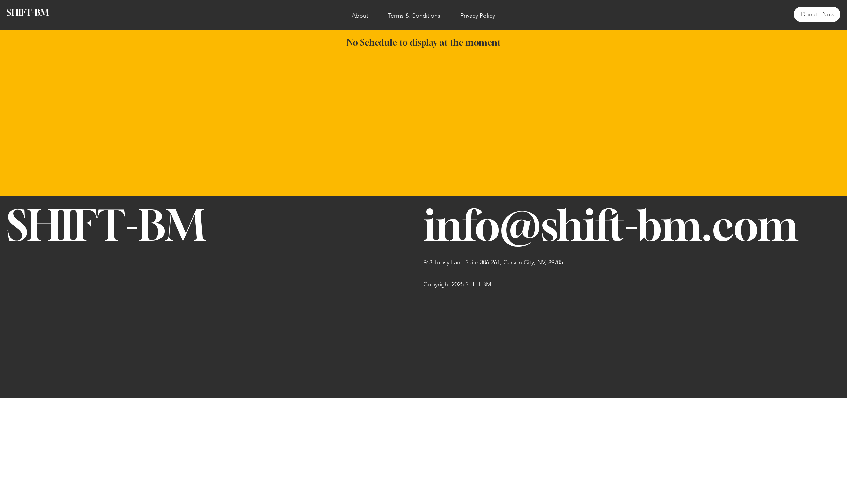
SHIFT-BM (28, 12)
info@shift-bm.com (611, 225)
